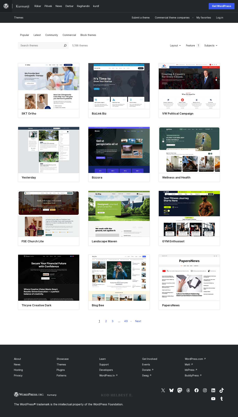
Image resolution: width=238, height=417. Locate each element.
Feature (192, 45)
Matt (189, 364)
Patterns (61, 375)
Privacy (18, 375)
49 (126, 321)
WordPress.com (195, 358)
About (17, 358)
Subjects (209, 45)
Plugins (61, 369)
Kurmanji (51, 394)
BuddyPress (193, 375)
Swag (147, 375)
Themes (18, 17)
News (17, 364)
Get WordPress (221, 6)
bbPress (191, 369)
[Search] (65, 45)
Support (104, 364)
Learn (102, 358)
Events (146, 364)
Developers (106, 369)
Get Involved (149, 358)
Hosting (18, 369)
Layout (174, 45)
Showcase (63, 358)
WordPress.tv (108, 375)
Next (138, 321)
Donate (148, 369)
